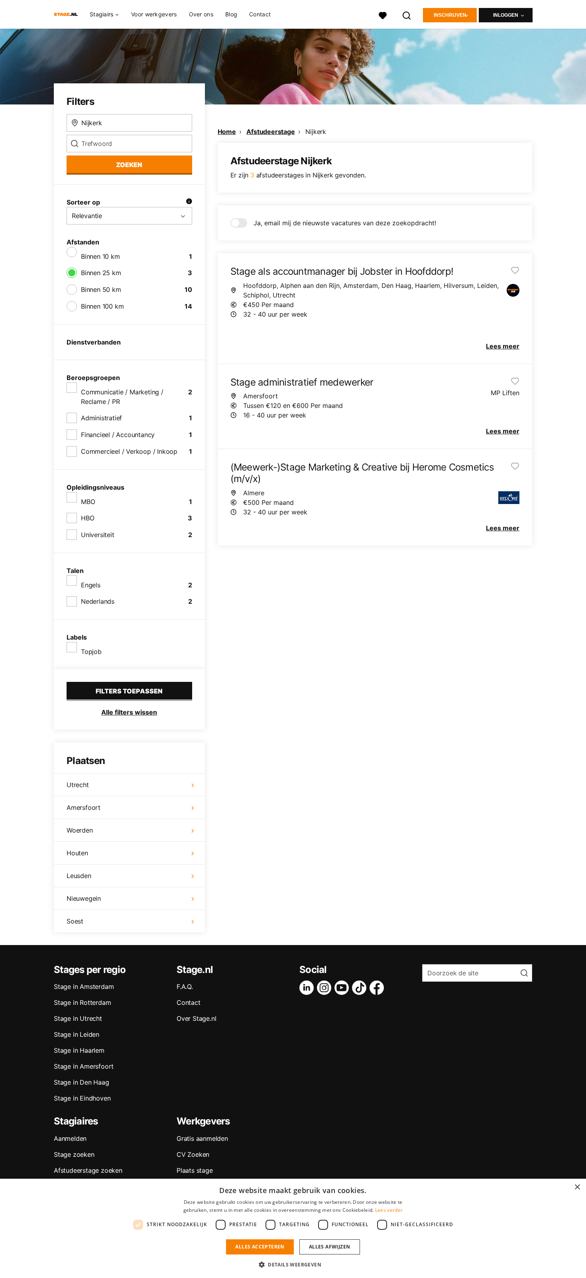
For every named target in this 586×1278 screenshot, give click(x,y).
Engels (90, 585)
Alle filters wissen (129, 712)
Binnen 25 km (101, 273)
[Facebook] (378, 988)
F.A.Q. (185, 986)
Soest (75, 921)
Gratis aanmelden (202, 1138)
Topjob (91, 652)
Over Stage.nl (196, 1018)
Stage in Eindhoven (82, 1098)
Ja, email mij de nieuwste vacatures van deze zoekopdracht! (345, 223)
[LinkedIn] (308, 988)
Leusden (79, 876)
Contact (260, 14)
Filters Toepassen (129, 691)
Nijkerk (315, 132)
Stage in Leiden (76, 1034)
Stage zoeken (74, 1154)
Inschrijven (450, 15)
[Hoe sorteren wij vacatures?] (189, 202)
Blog (231, 14)
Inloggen (505, 15)
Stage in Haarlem (79, 1050)
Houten (77, 853)
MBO (88, 502)
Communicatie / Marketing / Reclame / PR (122, 397)
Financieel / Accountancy (118, 435)
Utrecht (78, 785)
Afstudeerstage (270, 132)
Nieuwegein (84, 898)
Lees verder (389, 1210)
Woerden (80, 830)
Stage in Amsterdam (84, 986)
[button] (293, 1264)
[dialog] (293, 1228)
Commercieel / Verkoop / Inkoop (129, 451)
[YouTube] (343, 988)
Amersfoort (83, 807)
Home (227, 132)
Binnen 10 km (100, 256)
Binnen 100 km (102, 306)
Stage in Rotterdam (82, 1002)
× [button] (577, 1187)
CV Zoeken (193, 1154)
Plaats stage (195, 1170)
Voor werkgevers (154, 14)
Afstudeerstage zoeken (88, 1170)
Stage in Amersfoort (84, 1066)
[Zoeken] (407, 14)
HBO (87, 518)
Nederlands (97, 601)
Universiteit (97, 535)
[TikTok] (361, 988)
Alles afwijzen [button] (329, 1246)
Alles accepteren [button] (259, 1246)
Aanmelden (70, 1138)
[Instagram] (325, 988)
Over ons (201, 14)
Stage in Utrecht (78, 1018)
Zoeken (129, 165)
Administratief (101, 418)
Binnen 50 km (101, 289)
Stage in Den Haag (81, 1082)
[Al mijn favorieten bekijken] (382, 14)
